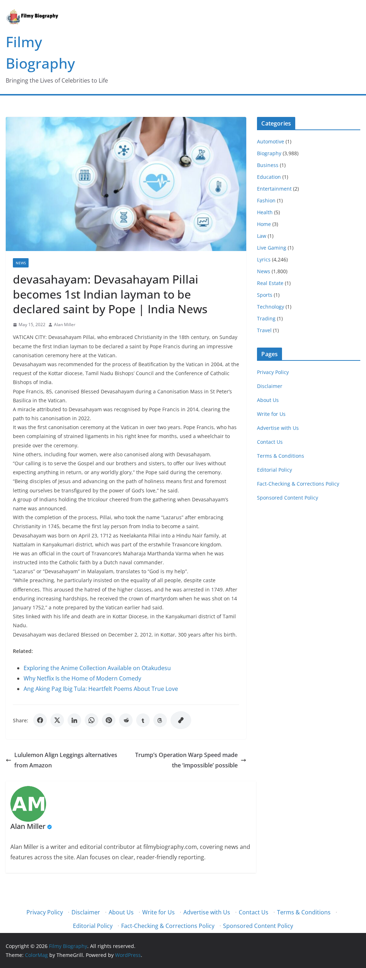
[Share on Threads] (160, 720)
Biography (269, 153)
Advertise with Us (278, 427)
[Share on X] (57, 720)
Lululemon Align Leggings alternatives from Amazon (65, 760)
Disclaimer (269, 386)
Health (265, 212)
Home (264, 224)
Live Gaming (271, 247)
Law (261, 235)
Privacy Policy (273, 372)
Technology (270, 306)
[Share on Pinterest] (108, 720)
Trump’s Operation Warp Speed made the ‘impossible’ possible (186, 760)
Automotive (270, 141)
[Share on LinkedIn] (74, 720)
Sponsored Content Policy (287, 497)
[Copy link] (180, 720)
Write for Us (271, 414)
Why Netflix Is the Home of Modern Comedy (82, 678)
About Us (268, 400)
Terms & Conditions (280, 455)
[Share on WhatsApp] (91, 720)
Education (269, 176)
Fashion (266, 200)
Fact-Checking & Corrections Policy (298, 483)
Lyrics (264, 259)
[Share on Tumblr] (143, 720)
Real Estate (270, 283)
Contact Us (270, 441)
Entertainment (274, 188)
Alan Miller (64, 324)
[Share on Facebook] (40, 720)
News (21, 262)
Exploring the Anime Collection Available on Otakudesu (97, 668)
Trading (266, 318)
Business (267, 165)
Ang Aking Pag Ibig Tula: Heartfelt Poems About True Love (101, 689)
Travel (264, 330)
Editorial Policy (274, 469)
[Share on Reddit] (126, 720)
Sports (264, 294)
